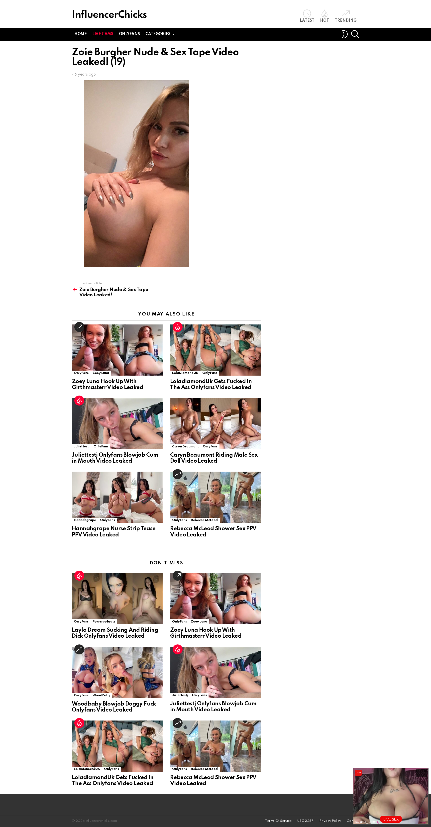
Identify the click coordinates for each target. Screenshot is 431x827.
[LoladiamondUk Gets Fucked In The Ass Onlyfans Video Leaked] (215, 350)
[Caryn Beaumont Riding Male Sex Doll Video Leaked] (215, 423)
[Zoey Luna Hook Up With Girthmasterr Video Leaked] (117, 350)
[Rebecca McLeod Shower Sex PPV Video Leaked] (215, 497)
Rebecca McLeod (204, 520)
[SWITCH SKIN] (345, 34)
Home (80, 34)
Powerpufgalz (104, 621)
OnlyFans (81, 373)
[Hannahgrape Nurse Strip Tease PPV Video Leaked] (117, 497)
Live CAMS (102, 34)
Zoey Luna (101, 373)
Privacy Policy (330, 821)
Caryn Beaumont (185, 446)
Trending (346, 21)
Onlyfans (129, 34)
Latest (307, 21)
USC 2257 (305, 821)
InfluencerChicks (109, 15)
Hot (324, 21)
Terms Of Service (278, 821)
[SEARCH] (355, 34)
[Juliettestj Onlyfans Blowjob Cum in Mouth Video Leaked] (117, 423)
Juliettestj (82, 446)
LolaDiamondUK (185, 373)
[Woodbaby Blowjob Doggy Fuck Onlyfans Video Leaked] (117, 672)
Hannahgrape (85, 520)
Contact (353, 821)
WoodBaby (101, 695)
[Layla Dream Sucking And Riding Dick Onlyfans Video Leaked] (117, 598)
